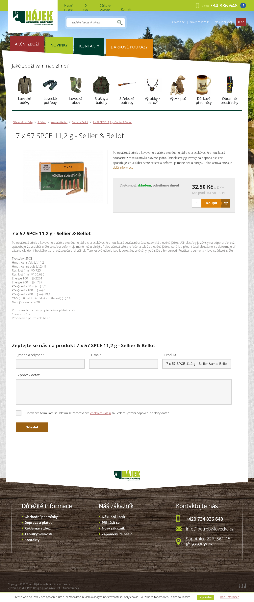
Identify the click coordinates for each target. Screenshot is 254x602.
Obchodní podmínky (41, 516)
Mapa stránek (71, 588)
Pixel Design (34, 588)
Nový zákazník (199, 22)
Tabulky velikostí (38, 534)
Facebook (243, 5)
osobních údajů (100, 413)
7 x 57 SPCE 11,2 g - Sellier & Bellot (112, 122)
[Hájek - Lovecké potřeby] (33, 32)
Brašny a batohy (101, 100)
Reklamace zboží (38, 528)
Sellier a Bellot (80, 122)
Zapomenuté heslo (117, 534)
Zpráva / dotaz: (29, 375)
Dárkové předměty (204, 100)
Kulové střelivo (59, 122)
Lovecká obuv (75, 100)
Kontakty (32, 539)
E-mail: (96, 355)
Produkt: (170, 355)
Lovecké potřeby (50, 100)
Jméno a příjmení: (31, 355)
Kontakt (126, 9)
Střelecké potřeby (126, 100)
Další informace (229, 597)
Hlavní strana (68, 7)
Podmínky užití (52, 588)
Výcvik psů (178, 98)
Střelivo (42, 122)
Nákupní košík (113, 516)
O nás (85, 7)
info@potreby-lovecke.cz (210, 529)
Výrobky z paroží (152, 100)
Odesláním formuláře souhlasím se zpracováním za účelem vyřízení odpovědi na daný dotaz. (97, 413)
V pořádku (206, 597)
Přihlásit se (177, 22)
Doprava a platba (39, 522)
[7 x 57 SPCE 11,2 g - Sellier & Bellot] (63, 202)
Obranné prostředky (229, 100)
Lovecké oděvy (24, 100)
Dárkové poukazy (105, 7)
